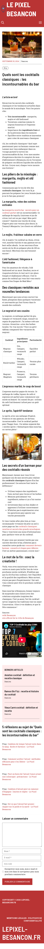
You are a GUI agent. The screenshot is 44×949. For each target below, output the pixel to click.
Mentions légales (17, 918)
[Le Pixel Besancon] (3, 9)
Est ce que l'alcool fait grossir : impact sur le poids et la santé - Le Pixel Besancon (20, 807)
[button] (2, 22)
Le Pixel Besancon (21, 9)
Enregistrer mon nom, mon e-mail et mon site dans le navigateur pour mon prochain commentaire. (22, 871)
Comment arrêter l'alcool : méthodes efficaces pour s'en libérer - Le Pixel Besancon (21, 762)
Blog (5, 68)
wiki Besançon (9, 615)
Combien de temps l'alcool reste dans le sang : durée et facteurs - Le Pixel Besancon (21, 747)
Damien (24, 61)
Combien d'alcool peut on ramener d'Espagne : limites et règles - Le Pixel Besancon (20, 792)
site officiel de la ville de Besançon (18, 618)
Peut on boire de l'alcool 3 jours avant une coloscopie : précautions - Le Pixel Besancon (21, 777)
